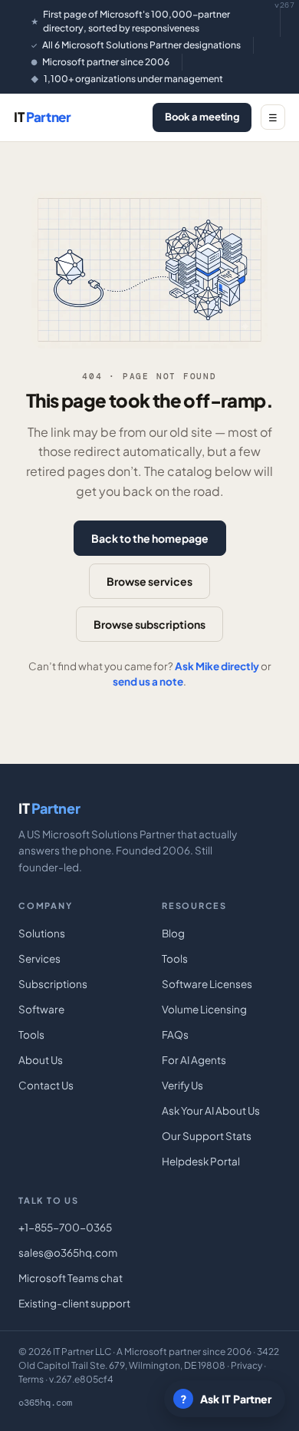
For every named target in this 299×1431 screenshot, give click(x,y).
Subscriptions (52, 983)
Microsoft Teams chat (70, 1277)
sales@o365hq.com (67, 1252)
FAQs (175, 1034)
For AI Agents (194, 1059)
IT (42, 116)
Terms (31, 1379)
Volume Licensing (204, 1009)
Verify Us (182, 1085)
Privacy (246, 1365)
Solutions (41, 933)
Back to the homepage (150, 538)
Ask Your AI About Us (211, 1110)
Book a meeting (202, 117)
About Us (40, 1059)
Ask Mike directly (217, 666)
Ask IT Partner (226, 1399)
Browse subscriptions (149, 624)
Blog (173, 933)
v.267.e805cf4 (81, 1379)
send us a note (148, 681)
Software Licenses (207, 983)
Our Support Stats (206, 1135)
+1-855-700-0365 (65, 1227)
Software (41, 1009)
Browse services (149, 581)
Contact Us (46, 1085)
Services (39, 958)
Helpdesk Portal (201, 1161)
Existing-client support (74, 1303)
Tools (31, 1034)
